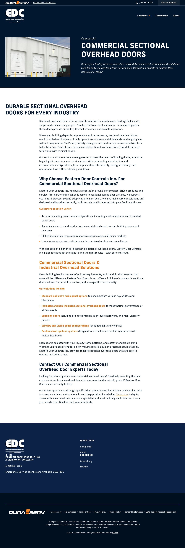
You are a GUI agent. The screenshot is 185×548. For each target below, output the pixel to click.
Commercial (86, 447)
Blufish (115, 533)
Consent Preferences (134, 512)
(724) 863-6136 (146, 3)
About (83, 452)
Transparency (55, 512)
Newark (84, 467)
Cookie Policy (115, 512)
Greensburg (86, 461)
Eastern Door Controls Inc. (44, 3)
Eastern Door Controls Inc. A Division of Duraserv (22, 458)
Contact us (122, 395)
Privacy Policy (100, 512)
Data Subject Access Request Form (161, 512)
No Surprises (70, 512)
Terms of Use (85, 512)
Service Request (168, 3)
